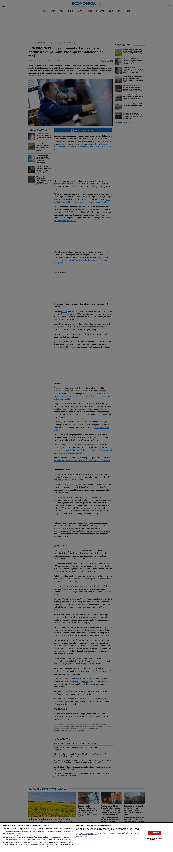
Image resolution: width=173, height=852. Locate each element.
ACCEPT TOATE (154, 833)
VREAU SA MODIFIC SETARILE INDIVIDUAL (154, 839)
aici (22, 842)
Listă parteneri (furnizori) (82, 836)
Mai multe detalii (16, 833)
